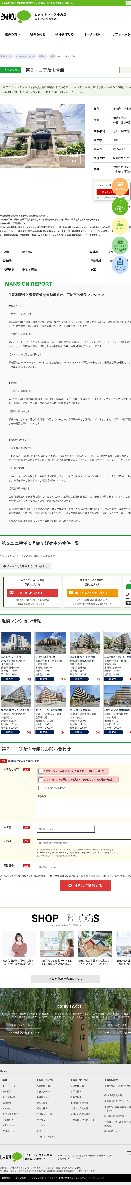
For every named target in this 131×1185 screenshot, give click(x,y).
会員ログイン (43, 1097)
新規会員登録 (43, 1091)
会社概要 (7, 1091)
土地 (39, 1131)
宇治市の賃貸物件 (79, 1102)
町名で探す (42, 1108)
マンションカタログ (46, 1136)
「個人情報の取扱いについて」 (64, 875)
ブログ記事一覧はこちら (65, 978)
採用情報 (7, 1102)
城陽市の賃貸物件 (79, 1108)
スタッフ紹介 (9, 1097)
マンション (42, 1125)
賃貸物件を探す (78, 1086)
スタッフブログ (10, 1114)
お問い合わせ (9, 1125)
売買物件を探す (44, 1086)
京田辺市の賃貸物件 (80, 1114)
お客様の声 (8, 1119)
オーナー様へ (93, 34)
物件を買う (12, 34)
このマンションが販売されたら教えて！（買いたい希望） (74, 771)
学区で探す (42, 1102)
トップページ (9, 1086)
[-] (42, 167)
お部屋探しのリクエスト (82, 1119)
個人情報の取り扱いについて (74, 1178)
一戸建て (41, 1119)
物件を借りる (64, 34)
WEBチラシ (8, 1131)
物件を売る (38, 34)
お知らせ (7, 1108)
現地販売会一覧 (44, 1114)
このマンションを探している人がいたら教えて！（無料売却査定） (79, 779)
